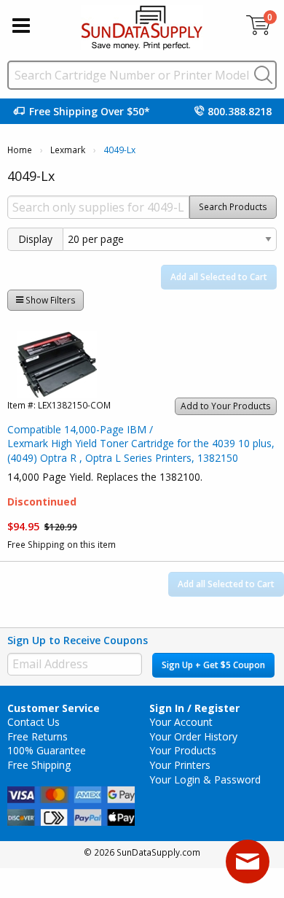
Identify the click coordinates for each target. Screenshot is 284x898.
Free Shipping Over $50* (89, 111)
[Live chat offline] (247, 861)
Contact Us (33, 722)
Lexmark (67, 150)
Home (19, 150)
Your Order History (193, 736)
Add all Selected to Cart (218, 277)
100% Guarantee (46, 750)
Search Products (233, 207)
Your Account (181, 722)
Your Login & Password (205, 779)
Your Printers (179, 765)
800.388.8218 (240, 111)
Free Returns (37, 736)
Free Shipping (39, 765)
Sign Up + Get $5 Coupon (213, 665)
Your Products (182, 750)
